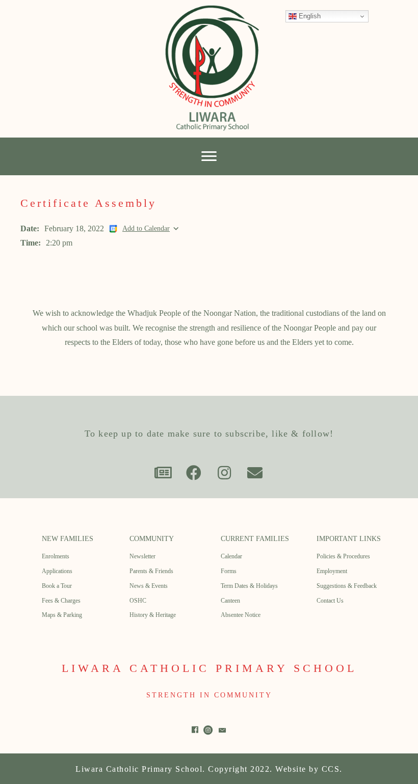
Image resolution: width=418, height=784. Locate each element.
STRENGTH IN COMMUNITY (209, 695)
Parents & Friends (151, 571)
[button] (163, 472)
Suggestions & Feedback (347, 585)
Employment (332, 571)
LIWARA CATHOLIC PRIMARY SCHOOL (209, 668)
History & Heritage (152, 614)
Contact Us (330, 600)
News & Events (148, 585)
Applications (57, 571)
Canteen (230, 600)
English (309, 16)
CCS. (332, 769)
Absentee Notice (240, 614)
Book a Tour (57, 585)
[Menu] (209, 156)
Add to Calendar (146, 228)
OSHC (137, 600)
